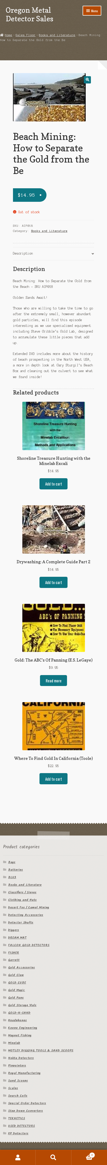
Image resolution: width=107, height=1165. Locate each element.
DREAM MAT (17, 937)
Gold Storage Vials (22, 1005)
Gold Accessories (21, 967)
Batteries (15, 869)
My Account (18, 1157)
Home (8, 35)
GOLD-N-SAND (19, 1012)
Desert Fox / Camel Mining (28, 907)
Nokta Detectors (21, 1058)
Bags (11, 862)
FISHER (13, 952)
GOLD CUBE (17, 982)
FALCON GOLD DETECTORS (28, 945)
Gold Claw (16, 975)
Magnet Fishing (19, 1035)
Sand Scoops (18, 1080)
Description (23, 253)
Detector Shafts (20, 922)
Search (53, 1157)
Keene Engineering (22, 1027)
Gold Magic (16, 990)
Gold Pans (16, 997)
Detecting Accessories (25, 914)
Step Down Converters (25, 1110)
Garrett (13, 959)
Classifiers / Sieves (22, 892)
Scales (13, 1088)
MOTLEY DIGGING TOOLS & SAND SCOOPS (40, 1050)
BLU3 (12, 877)
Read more (54, 680)
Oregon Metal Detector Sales (29, 14)
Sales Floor (26, 35)
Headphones (17, 1020)
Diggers (13, 930)
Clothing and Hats (22, 899)
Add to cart (53, 484)
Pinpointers (17, 1065)
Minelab (14, 1042)
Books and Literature (57, 35)
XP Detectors (18, 1133)
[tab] (53, 254)
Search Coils (17, 1095)
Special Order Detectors (27, 1103)
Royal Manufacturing (24, 1073)
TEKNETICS (16, 1118)
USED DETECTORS (21, 1125)
